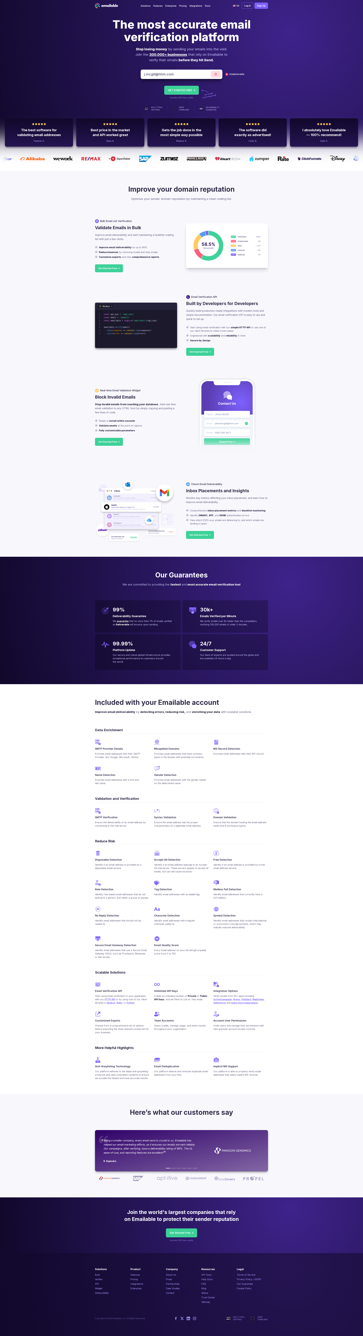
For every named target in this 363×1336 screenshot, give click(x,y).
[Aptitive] (179, 1168)
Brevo (236, 999)
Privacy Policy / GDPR (249, 1279)
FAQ (203, 1283)
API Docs (206, 1274)
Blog (203, 1288)
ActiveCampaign (222, 999)
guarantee (123, 621)
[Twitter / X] (182, 1318)
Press (169, 1279)
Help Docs (207, 1279)
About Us (171, 1274)
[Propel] (195, 1168)
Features (135, 1274)
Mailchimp (258, 999)
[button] (145, 5)
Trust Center (208, 1297)
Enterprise (136, 1288)
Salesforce (219, 1002)
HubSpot (246, 999)
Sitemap (205, 1302)
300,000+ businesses (168, 54)
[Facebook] (176, 1318)
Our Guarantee (245, 1283)
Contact (170, 1292)
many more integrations (244, 1002)
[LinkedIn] (188, 1318)
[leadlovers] (189, 1168)
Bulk (97, 1274)
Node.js (111, 1002)
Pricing (134, 1279)
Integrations (136, 1283)
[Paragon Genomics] (168, 1168)
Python (130, 1002)
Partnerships (173, 1283)
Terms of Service (246, 1274)
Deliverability (102, 1292)
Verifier (99, 1279)
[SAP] (173, 1168)
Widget (98, 1288)
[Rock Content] (184, 1168)
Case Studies (173, 1288)
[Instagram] (194, 1318)
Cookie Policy (244, 1288)
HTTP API (110, 999)
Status (204, 1292)
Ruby (119, 1002)
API (97, 1283)
